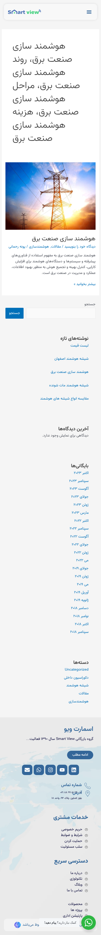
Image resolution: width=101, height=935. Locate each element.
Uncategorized (77, 669)
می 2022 (82, 560)
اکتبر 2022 (81, 520)
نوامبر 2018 (81, 616)
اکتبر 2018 (82, 624)
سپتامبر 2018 (79, 632)
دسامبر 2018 (80, 608)
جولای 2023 (80, 496)
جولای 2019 (81, 568)
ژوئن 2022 (81, 552)
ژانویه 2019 (81, 600)
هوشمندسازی (39, 246)
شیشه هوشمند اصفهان (71, 358)
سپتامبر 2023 (79, 481)
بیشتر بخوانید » (85, 284)
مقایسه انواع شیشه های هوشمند (64, 398)
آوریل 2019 (81, 592)
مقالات (56, 246)
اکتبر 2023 (81, 473)
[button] (89, 12)
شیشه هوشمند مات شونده (69, 385)
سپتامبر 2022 (79, 528)
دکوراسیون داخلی (76, 677)
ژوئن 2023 (81, 504)
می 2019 (83, 584)
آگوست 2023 (79, 488)
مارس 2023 (80, 512)
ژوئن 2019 (82, 576)
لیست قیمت (79, 345)
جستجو (90, 304)
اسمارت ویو (78, 729)
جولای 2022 (80, 544)
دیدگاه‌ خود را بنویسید (80, 246)
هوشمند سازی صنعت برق (64, 238)
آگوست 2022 (79, 536)
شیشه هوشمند (77, 685)
